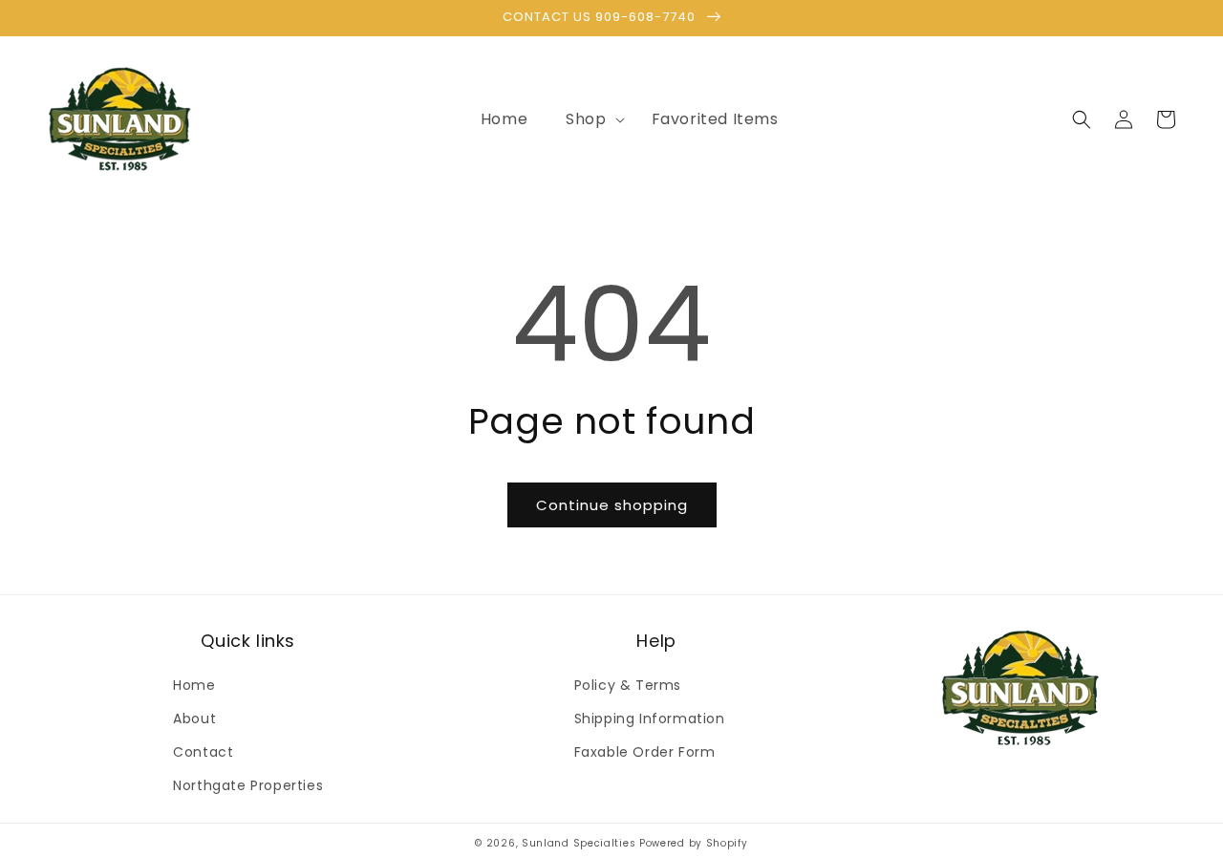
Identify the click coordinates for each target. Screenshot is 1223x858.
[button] (589, 119)
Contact (203, 751)
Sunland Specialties (578, 843)
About (194, 718)
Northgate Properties (248, 785)
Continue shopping (612, 505)
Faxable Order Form (645, 751)
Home (194, 685)
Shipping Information (649, 718)
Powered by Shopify (693, 843)
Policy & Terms (627, 685)
